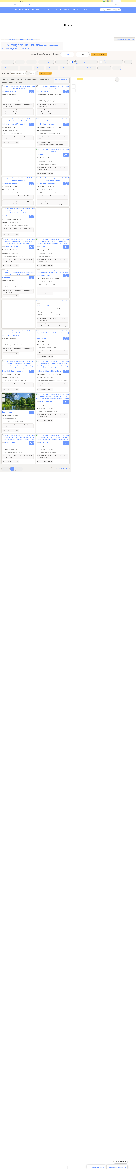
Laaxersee (40, 155)
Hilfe (100, 1)
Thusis (32, 73)
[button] (5, 469)
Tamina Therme (42, 91)
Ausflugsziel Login (93, 1)
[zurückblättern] (6, 87)
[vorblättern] (30, 87)
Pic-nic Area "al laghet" (10, 336)
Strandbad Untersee (9, 91)
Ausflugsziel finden (22, 10)
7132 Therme (41, 247)
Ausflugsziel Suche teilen (61, 469)
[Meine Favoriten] (97, 10)
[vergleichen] (3, 91)
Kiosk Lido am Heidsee (45, 124)
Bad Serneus (7, 216)
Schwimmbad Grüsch (10, 247)
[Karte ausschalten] (117, 79)
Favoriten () (97, 1167)
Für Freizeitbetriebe (50, 10)
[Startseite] (2, 39)
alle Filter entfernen (46, 73)
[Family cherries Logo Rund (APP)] (106, 5)
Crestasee (6, 277)
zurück (81, 78)
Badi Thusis (41, 338)
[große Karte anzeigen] (73, 86)
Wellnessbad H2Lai (44, 306)
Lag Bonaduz (7, 412)
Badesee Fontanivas (44, 402)
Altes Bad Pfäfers (8, 443)
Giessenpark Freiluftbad (46, 183)
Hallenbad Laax (42, 443)
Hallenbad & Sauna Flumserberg (49, 371)
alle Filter (118, 68)
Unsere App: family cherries (83, 10)
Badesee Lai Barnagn (10, 183)
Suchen (119, 9)
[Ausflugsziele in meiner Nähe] (73, 90)
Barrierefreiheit (121, 1161)
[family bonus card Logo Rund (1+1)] (118, 5)
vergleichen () (117, 1167)
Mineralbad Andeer (44, 275)
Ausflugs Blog (65, 10)
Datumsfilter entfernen (99, 54)
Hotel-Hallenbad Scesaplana (12, 371)
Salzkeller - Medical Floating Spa (14, 124)
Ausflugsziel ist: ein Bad (18, 73)
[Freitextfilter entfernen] (115, 10)
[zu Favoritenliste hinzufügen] (3, 87)
